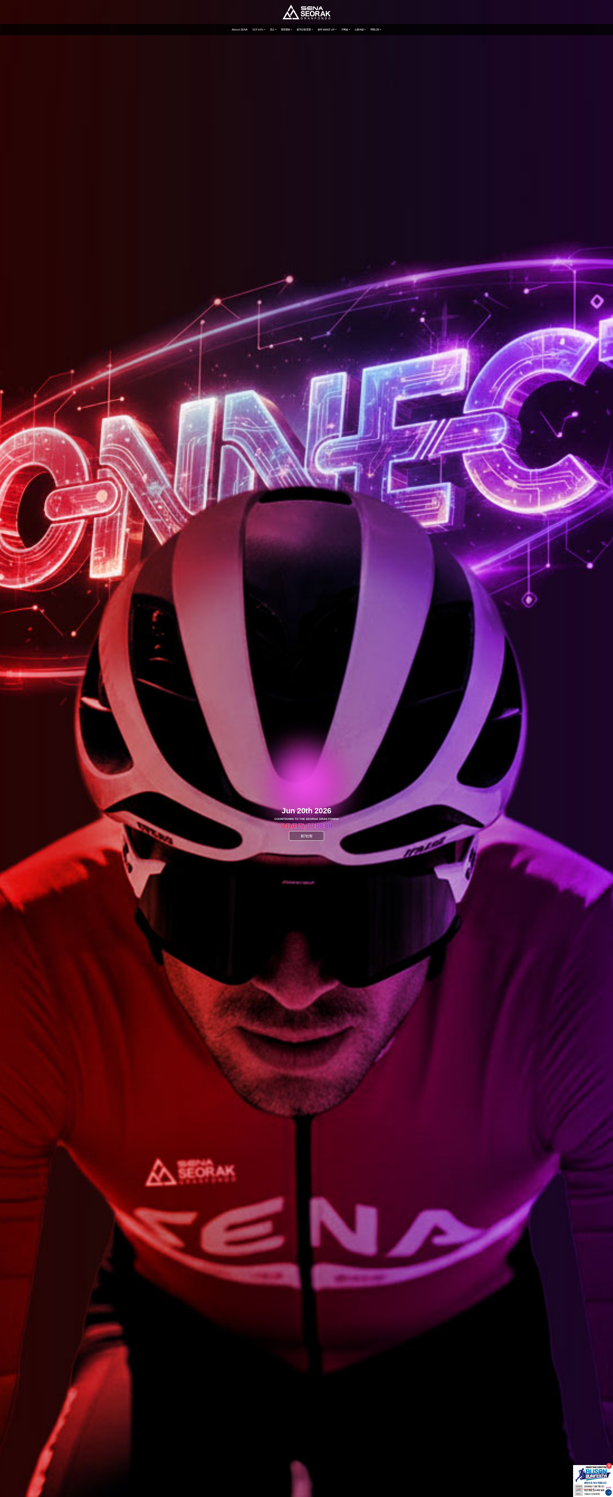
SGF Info (257, 29)
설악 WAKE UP (326, 29)
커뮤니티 (374, 29)
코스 (272, 29)
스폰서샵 (359, 29)
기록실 (344, 29)
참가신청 (306, 836)
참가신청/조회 (304, 29)
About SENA (240, 29)
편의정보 (285, 29)
